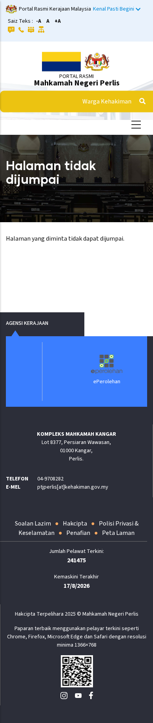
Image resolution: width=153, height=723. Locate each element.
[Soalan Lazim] (11, 29)
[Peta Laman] (41, 29)
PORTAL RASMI (76, 76)
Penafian (78, 533)
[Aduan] (31, 29)
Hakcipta (75, 523)
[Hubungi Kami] (21, 29)
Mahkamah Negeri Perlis (77, 83)
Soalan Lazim (33, 523)
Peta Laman (118, 533)
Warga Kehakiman (106, 101)
